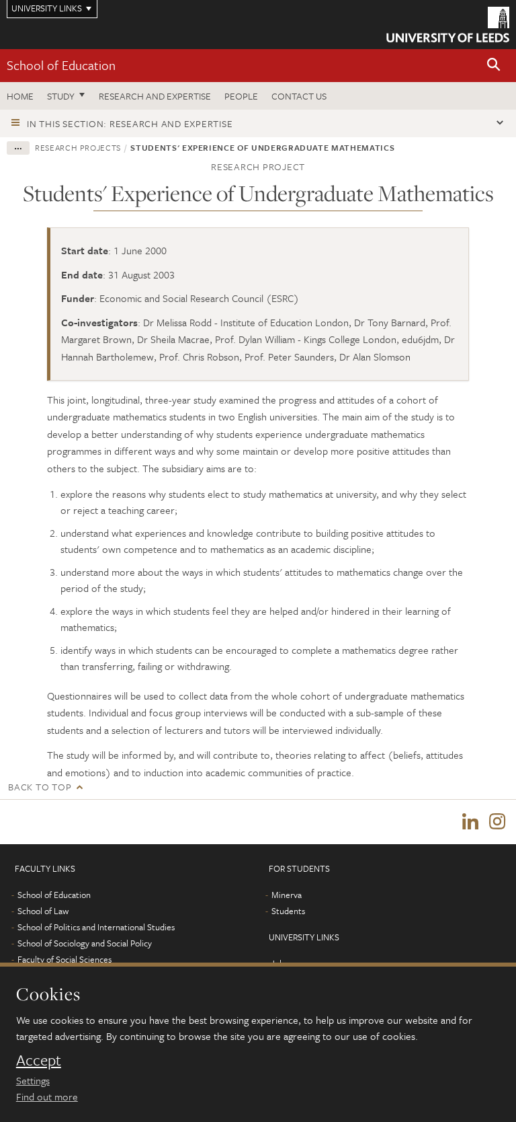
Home (20, 96)
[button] (493, 65)
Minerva (286, 894)
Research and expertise (155, 96)
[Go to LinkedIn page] (470, 822)
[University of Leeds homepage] (447, 24)
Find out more (47, 1096)
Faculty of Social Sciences (64, 959)
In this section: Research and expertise (129, 123)
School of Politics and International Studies (96, 927)
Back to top (39, 787)
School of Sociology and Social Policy (84, 943)
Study (61, 96)
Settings (33, 1080)
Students (288, 911)
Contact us (299, 96)
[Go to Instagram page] (497, 822)
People (241, 96)
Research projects (78, 147)
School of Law (43, 911)
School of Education (61, 65)
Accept (38, 1060)
